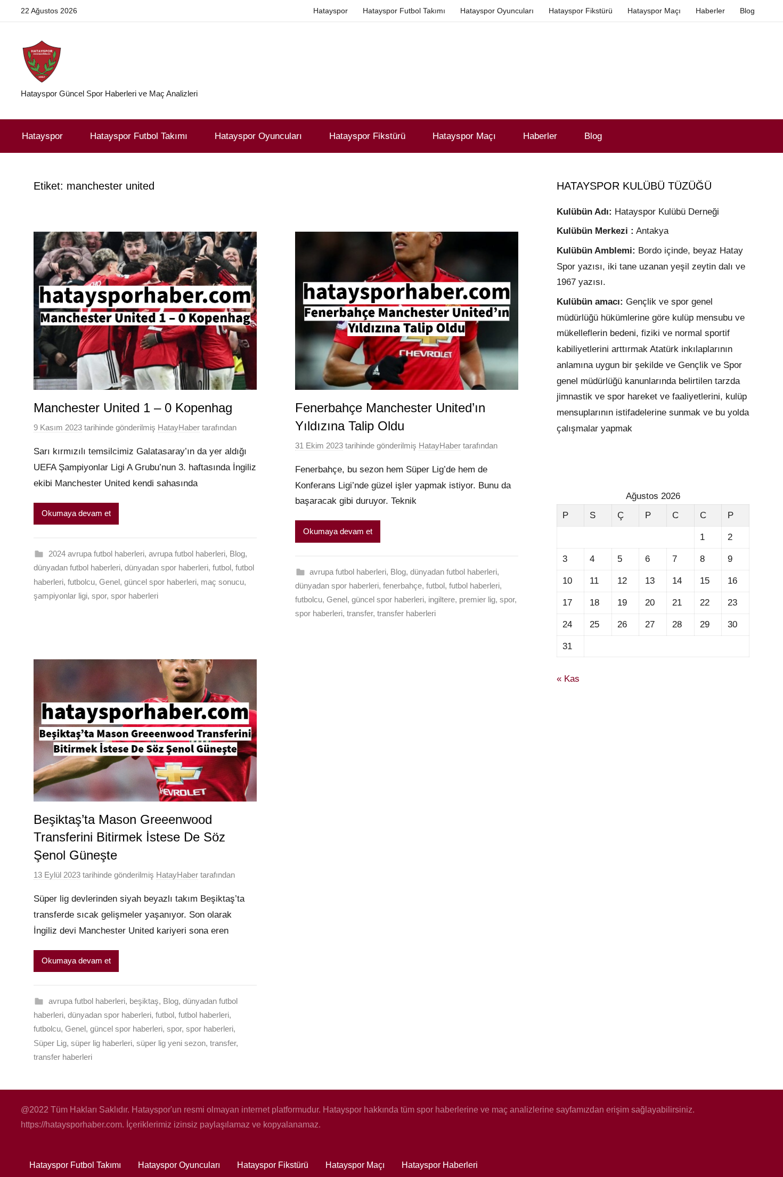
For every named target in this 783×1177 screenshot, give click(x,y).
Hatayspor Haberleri (440, 1165)
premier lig (477, 599)
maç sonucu (222, 581)
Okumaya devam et (76, 513)
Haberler (710, 10)
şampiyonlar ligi (60, 595)
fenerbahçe (402, 585)
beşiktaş (144, 1001)
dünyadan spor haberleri (166, 567)
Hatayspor (330, 10)
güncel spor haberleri (160, 581)
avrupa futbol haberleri (187, 553)
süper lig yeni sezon (171, 1043)
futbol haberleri (474, 585)
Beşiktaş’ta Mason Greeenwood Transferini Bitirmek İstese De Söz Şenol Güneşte (129, 837)
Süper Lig (50, 1043)
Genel (109, 581)
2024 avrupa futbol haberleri (96, 553)
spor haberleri (134, 595)
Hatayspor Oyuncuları (497, 10)
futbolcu (81, 581)
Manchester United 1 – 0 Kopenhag (133, 407)
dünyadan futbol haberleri (77, 567)
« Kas (568, 679)
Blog (747, 10)
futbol (222, 567)
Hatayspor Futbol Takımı (404, 10)
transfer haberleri (406, 613)
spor (99, 595)
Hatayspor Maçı (654, 10)
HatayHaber (179, 427)
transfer (360, 613)
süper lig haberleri (101, 1043)
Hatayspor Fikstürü (581, 10)
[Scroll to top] (762, 1156)
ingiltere (441, 599)
